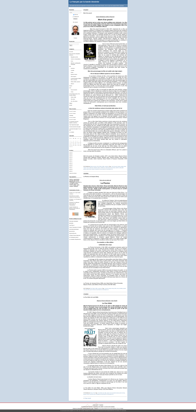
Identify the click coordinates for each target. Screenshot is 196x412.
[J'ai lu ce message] (194, 410)
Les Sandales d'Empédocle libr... (75, 239)
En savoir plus (123, 410)
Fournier (70, 192)
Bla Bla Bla (71, 223)
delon (125, 166)
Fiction (72, 91)
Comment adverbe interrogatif (74, 126)
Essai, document (74, 89)
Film (70, 66)
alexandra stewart (115, 392)
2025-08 (70, 165)
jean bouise (113, 167)
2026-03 (70, 157)
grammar (77, 182)
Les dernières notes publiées (98, 406)
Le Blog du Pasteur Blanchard (74, 235)
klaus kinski (89, 169)
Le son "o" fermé (72, 113)
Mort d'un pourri (87, 13)
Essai (72, 61)
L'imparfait (71, 115)
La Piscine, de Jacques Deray (91, 176)
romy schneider (120, 288)
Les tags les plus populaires (109, 406)
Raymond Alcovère (72, 233)
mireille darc (102, 167)
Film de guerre (73, 76)
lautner (119, 166)
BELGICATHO (72, 231)
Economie (71, 51)
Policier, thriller (73, 97)
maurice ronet (86, 167)
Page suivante (88, 398)
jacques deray (111, 288)
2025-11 (70, 161)
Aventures (73, 68)
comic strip (72, 185)
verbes (71, 186)
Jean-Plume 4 (71, 225)
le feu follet (100, 392)
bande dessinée (74, 181)
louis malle (104, 392)
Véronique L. (71, 199)
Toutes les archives (73, 173)
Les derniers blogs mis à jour (86, 406)
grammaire (76, 179)
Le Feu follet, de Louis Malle (90, 297)
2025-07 (70, 167)
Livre (70, 87)
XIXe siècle (73, 99)
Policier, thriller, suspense (75, 81)
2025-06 (70, 169)
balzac (71, 179)
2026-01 (70, 159)
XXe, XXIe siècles (74, 101)
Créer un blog (95, 404)
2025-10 (70, 163)
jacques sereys (86, 394)
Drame (72, 72)
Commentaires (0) (109, 169)
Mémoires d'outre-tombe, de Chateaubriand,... (74, 203)
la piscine (106, 288)
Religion (70, 103)
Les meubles (71, 132)
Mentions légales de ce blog (88, 408)
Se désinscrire (76, 16)
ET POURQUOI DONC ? (74, 237)
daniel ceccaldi (118, 167)
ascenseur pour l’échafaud (95, 394)
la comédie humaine (75, 183)
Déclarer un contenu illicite (77, 408)
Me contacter (75, 22)
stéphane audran (97, 167)
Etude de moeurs (74, 74)
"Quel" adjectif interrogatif (74, 124)
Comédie (72, 70)
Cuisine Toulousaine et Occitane (75, 227)
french (76, 186)
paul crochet (92, 289)
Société (70, 105)
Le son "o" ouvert (72, 111)
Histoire (70, 85)
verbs (78, 185)
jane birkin (88, 289)
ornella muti (91, 167)
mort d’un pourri (114, 166)
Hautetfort (101, 404)
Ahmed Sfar (71, 195)
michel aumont (108, 167)
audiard (122, 166)
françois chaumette (95, 169)
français (72, 182)
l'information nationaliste (73, 221)
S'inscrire (76, 14)
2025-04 (70, 171)
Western (72, 83)
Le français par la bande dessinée (84, 2)
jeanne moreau (122, 392)
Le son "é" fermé (72, 117)
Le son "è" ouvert (72, 119)
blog (122, 408)
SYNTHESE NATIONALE (74, 229)
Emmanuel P (71, 202)
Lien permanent (102, 169)
